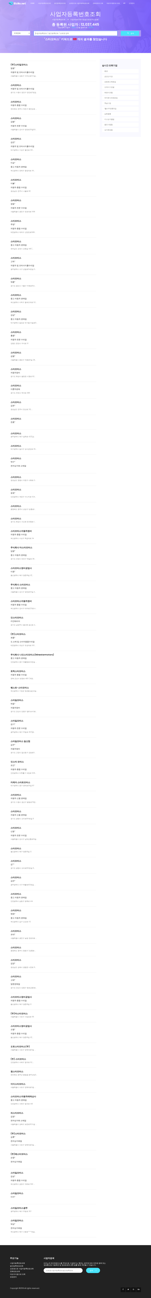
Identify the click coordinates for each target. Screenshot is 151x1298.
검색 (132, 33)
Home (32, 3)
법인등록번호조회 (60, 3)
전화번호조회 (15, 1271)
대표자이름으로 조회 (113, 3)
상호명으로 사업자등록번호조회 (79, 3)
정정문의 (13, 1277)
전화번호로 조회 (98, 3)
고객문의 (131, 3)
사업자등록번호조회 (44, 3)
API (124, 3)
